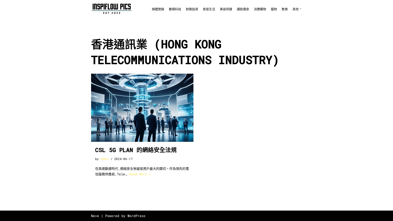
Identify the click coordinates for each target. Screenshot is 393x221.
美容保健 (226, 9)
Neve (95, 216)
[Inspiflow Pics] (111, 9)
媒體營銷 (158, 9)
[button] (300, 9)
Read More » (140, 174)
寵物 (274, 9)
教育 (285, 9)
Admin (105, 159)
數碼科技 (175, 9)
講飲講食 (243, 9)
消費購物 (260, 9)
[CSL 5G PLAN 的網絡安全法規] (142, 108)
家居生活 (209, 9)
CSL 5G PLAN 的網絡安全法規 (136, 150)
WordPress (136, 216)
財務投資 (192, 9)
